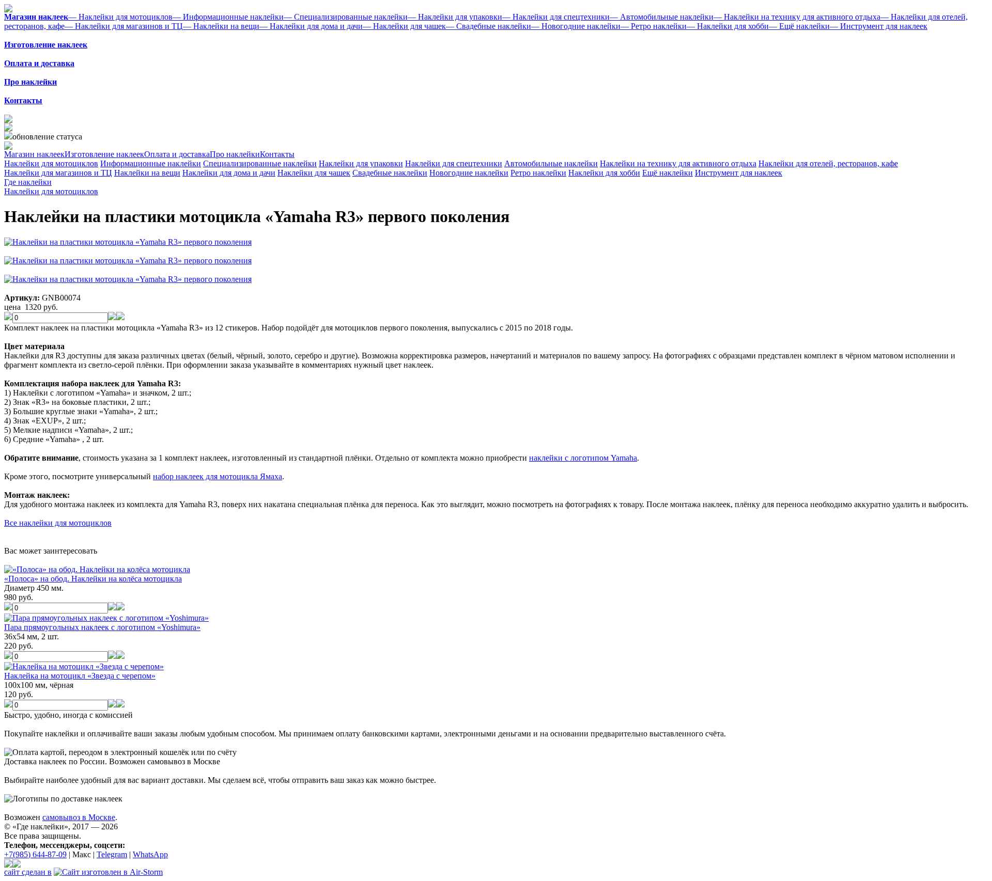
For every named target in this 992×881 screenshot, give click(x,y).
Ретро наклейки (538, 172)
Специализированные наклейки (260, 163)
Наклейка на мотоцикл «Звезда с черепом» (80, 675)
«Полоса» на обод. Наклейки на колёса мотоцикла (93, 578)
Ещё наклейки (667, 172)
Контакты (277, 154)
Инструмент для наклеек (738, 172)
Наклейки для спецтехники (453, 163)
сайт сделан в (28, 872)
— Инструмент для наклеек (878, 26)
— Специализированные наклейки (346, 16)
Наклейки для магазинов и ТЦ (58, 172)
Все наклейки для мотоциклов (58, 522)
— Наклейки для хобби (728, 26)
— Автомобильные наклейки (662, 16)
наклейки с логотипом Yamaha (583, 457)
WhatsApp (150, 854)
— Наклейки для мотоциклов (120, 16)
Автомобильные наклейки (551, 163)
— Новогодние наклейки (576, 26)
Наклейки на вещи (147, 172)
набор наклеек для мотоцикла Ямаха (217, 476)
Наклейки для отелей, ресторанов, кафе (828, 163)
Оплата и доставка (177, 154)
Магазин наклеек (34, 154)
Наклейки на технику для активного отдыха (678, 163)
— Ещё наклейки (799, 26)
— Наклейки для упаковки (455, 16)
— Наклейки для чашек (404, 26)
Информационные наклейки (150, 163)
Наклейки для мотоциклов (51, 163)
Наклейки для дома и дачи (228, 172)
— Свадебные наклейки (488, 26)
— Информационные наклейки (228, 16)
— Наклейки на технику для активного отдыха (797, 16)
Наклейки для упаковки (361, 163)
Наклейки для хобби (604, 172)
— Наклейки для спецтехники (556, 16)
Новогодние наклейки (468, 172)
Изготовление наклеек (104, 154)
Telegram (112, 854)
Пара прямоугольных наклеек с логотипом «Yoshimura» (102, 627)
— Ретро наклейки (654, 26)
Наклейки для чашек (313, 172)
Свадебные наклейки (389, 172)
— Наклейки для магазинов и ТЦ (124, 26)
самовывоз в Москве (78, 817)
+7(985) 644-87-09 (35, 854)
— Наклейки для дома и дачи (311, 26)
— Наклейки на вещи (221, 26)
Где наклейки (28, 182)
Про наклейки (235, 154)
